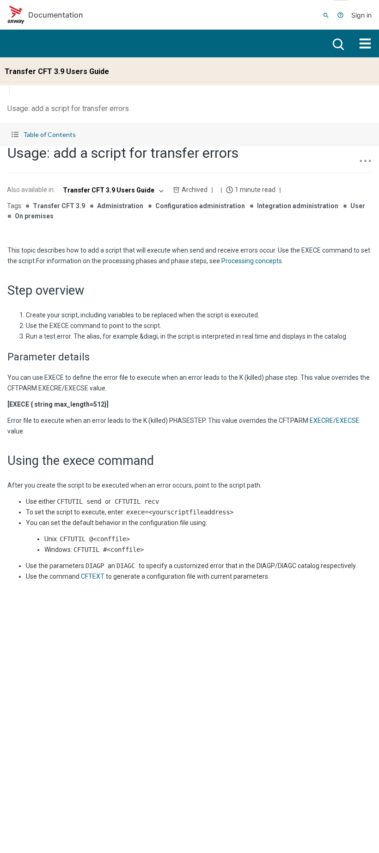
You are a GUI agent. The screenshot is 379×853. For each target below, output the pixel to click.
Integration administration (297, 206)
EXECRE (321, 420)
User (357, 206)
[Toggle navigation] (365, 43)
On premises (34, 216)
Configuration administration (200, 206)
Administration (120, 206)
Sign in (361, 15)
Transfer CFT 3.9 (59, 206)
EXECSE (348, 420)
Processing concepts (251, 261)
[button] (189, 134)
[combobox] (112, 190)
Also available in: (31, 189)
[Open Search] (326, 15)
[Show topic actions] (365, 161)
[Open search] (337, 43)
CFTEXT (92, 576)
